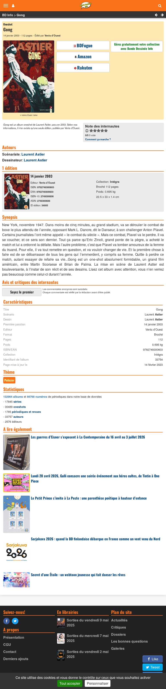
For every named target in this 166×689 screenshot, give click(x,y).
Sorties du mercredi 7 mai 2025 (88, 638)
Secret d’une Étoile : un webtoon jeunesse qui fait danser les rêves (78, 574)
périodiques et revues (26, 412)
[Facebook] (7, 620)
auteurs (18, 417)
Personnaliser (97, 683)
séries (17, 402)
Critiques (118, 627)
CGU (7, 644)
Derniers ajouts (15, 658)
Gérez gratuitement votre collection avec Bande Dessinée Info (137, 46)
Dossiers (118, 634)
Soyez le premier (22, 292)
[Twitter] (16, 620)
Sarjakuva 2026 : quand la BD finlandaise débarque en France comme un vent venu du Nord (95, 538)
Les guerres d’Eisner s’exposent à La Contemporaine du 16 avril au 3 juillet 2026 (88, 437)
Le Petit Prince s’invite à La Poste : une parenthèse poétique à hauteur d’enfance (89, 498)
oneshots (19, 407)
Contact (9, 651)
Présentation (13, 637)
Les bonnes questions (129, 641)
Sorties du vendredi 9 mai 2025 (88, 623)
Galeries (117, 648)
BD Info (7, 15)
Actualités (119, 620)
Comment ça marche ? (98, 139)
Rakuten (84, 67)
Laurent (33, 154)
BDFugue (84, 45)
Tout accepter (69, 683)
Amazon (84, 56)
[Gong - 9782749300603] (16, 207)
